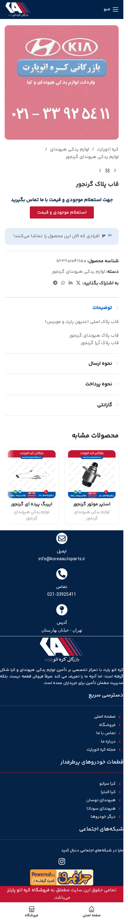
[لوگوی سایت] (18, 9)
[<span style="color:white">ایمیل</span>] (61, 538)
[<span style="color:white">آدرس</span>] (61, 609)
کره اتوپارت (108, 149)
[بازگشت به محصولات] (107, 171)
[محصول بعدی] (100, 171)
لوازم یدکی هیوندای (69, 149)
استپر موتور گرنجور (91, 504)
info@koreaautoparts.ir (62, 558)
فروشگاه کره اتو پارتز (28, 890)
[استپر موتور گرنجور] (92, 474)
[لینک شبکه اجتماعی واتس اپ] (63, 283)
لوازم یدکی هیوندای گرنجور (92, 157)
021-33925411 (61, 594)
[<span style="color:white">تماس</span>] (61, 574)
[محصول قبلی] (115, 171)
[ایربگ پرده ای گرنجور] (32, 474)
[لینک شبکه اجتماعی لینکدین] (70, 283)
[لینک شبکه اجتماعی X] (78, 283)
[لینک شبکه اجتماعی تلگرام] (55, 283)
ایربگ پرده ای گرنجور (31, 504)
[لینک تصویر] (62, 877)
